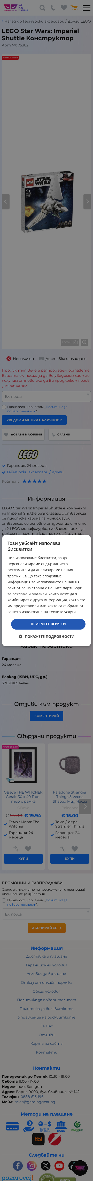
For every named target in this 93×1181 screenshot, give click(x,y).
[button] (47, 636)
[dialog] (46, 590)
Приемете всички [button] (48, 624)
